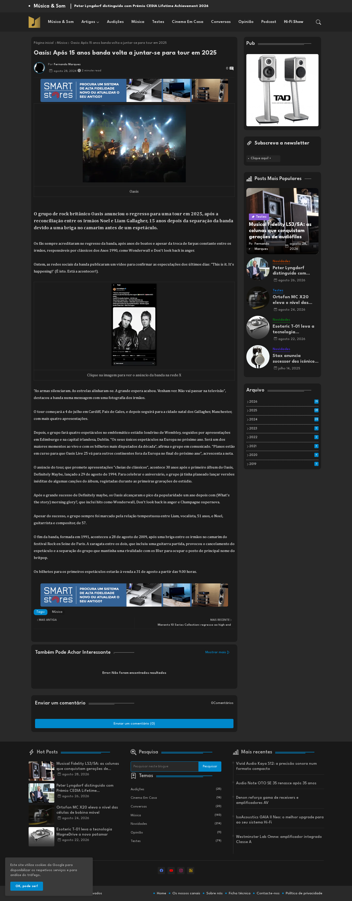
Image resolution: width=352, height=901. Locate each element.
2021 (283, 446)
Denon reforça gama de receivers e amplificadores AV (267, 800)
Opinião (246, 22)
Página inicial (44, 43)
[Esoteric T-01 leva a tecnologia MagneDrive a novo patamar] (258, 327)
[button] (318, 22)
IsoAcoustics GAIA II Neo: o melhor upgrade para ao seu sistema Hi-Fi (280, 819)
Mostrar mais (215, 652)
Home (161, 893)
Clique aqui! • (261, 158)
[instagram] (181, 870)
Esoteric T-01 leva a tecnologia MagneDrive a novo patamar (293, 329)
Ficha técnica (239, 893)
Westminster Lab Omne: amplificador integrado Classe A (279, 839)
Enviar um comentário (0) (134, 723)
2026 (283, 401)
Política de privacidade (304, 893)
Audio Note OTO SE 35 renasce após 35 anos (276, 783)
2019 (283, 464)
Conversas (221, 22)
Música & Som (61, 22)
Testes (158, 22)
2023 (283, 428)
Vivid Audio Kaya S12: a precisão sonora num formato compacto (276, 766)
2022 (283, 437)
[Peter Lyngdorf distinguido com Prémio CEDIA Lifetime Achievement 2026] (258, 268)
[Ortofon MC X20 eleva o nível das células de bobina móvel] (258, 298)
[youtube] (171, 870)
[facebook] (161, 870)
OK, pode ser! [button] (26, 886)
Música (137, 22)
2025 (283, 410)
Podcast (268, 22)
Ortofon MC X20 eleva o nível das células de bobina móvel (291, 300)
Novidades (176, 824)
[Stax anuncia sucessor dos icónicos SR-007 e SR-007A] (258, 356)
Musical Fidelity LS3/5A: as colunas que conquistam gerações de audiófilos (87, 767)
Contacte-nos (268, 893)
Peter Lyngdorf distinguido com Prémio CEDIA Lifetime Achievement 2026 (141, 6)
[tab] (61, 22)
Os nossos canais (186, 893)
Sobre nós (214, 893)
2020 (283, 455)
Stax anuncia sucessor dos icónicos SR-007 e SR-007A (295, 359)
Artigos (88, 22)
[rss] (190, 870)
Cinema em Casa (187, 22)
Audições (115, 22)
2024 (283, 419)
